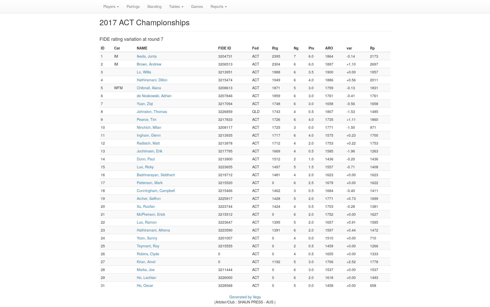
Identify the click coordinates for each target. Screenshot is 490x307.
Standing (154, 6)
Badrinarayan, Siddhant (156, 174)
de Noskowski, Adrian (154, 95)
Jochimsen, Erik (149, 151)
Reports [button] (217, 6)
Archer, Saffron (149, 198)
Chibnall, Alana (149, 87)
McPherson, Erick (151, 214)
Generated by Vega (245, 296)
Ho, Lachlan (146, 277)
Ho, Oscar (145, 285)
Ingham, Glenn (149, 135)
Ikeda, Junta (147, 56)
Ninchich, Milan (149, 127)
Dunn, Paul (146, 158)
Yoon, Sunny (147, 237)
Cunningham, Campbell (156, 190)
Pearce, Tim (146, 119)
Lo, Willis (144, 71)
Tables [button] (175, 6)
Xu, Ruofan (146, 206)
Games (197, 6)
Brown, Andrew (149, 64)
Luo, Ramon (147, 222)
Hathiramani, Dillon (152, 79)
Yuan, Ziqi (145, 103)
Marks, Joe (146, 269)
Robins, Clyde (148, 253)
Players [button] (109, 6)
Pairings (133, 6)
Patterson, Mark (150, 182)
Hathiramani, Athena (153, 230)
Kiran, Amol (146, 261)
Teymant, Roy (148, 245)
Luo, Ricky (145, 166)
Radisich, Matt (148, 143)
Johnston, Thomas (152, 111)
